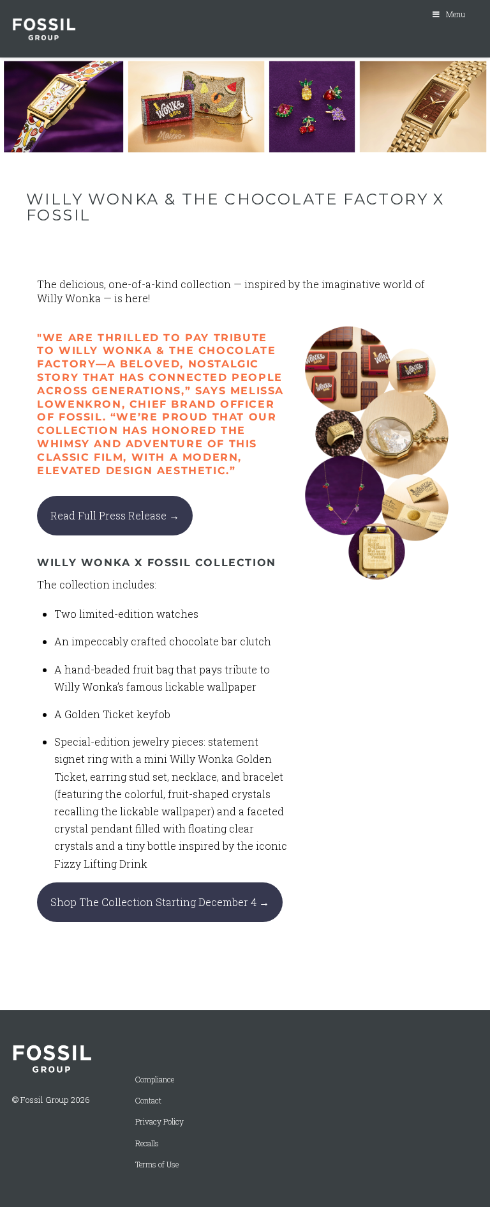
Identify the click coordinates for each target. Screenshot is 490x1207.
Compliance (154, 1079)
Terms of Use (157, 1164)
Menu (455, 14)
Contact (148, 1100)
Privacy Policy (159, 1121)
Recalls (147, 1143)
